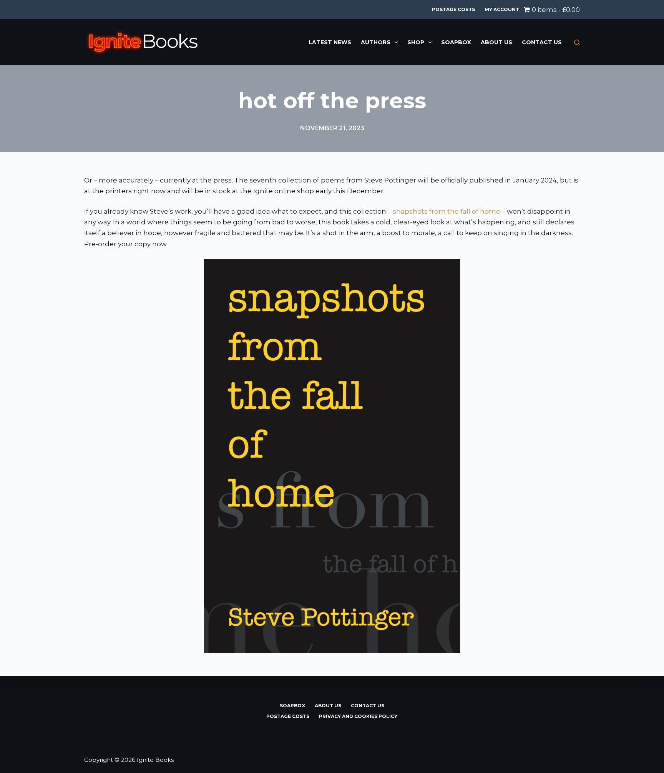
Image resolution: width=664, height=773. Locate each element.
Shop (415, 42)
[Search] (577, 42)
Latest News (330, 42)
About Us (496, 42)
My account (502, 9)
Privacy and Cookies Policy (358, 716)
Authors (375, 42)
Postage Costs (453, 9)
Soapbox (456, 42)
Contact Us (542, 42)
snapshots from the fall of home (446, 211)
